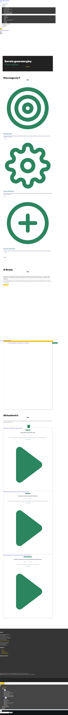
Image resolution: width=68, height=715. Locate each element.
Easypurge (5, 699)
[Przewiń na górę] (1, 683)
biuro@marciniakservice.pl (4, 640)
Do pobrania (5, 22)
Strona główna (5, 3)
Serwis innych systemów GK (8, 9)
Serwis (3, 649)
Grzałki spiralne (6, 17)
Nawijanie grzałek (6, 10)
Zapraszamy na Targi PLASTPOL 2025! (27, 432)
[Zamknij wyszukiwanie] (1, 711)
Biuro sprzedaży (4, 652)
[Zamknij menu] (0, 685)
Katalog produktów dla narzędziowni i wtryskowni (28, 496)
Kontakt (3, 26)
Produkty (3, 651)
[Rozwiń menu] (1, 33)
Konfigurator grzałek (6, 23)
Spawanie (5, 21)
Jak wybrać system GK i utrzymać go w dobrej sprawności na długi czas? (28, 559)
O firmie (3, 5)
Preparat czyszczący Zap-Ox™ (8, 702)
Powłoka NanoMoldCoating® (8, 13)
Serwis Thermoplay (7, 691)
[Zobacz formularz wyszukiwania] (1, 29)
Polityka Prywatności (5, 653)
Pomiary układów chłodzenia (8, 695)
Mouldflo (5, 18)
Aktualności (4, 25)
